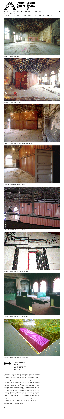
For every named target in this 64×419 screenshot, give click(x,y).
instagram (37, 11)
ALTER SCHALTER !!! (11, 408)
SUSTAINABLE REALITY (11, 13)
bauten (16, 15)
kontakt (28, 11)
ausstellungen (27, 15)
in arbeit (7, 15)
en (59, 11)
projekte (7, 11)
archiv (49, 15)
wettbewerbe (39, 15)
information (17, 11)
